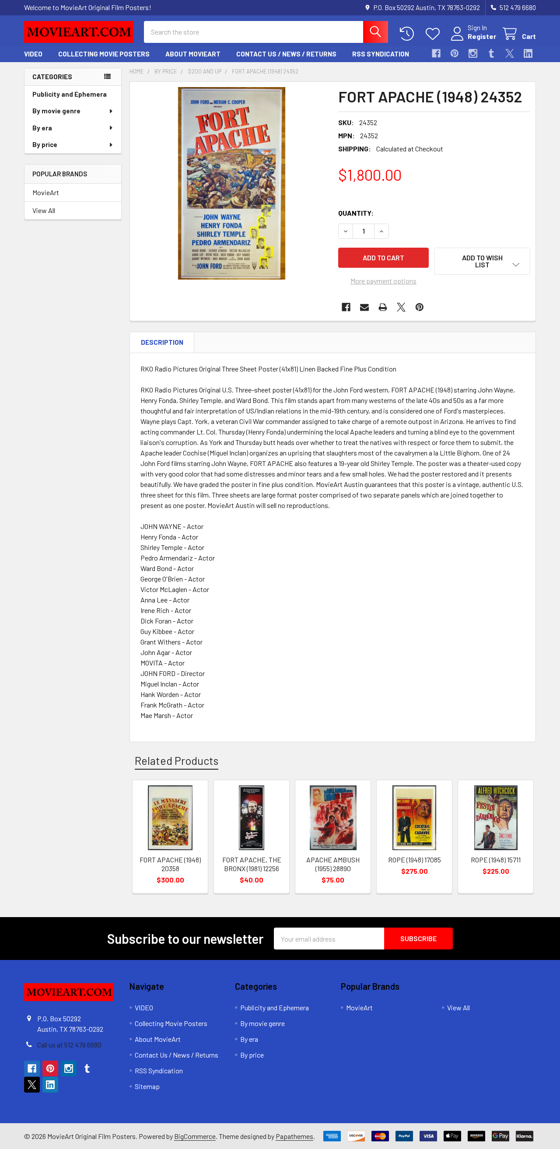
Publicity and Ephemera (69, 94)
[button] (482, 261)
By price (44, 144)
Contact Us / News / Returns (286, 54)
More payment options (383, 281)
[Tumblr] (491, 53)
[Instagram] (473, 53)
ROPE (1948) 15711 (496, 859)
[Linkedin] (528, 53)
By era (42, 128)
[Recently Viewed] (409, 34)
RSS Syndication (380, 54)
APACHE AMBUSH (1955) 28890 (333, 863)
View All (43, 210)
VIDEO (33, 54)
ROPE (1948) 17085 (414, 859)
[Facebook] (436, 53)
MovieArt (45, 192)
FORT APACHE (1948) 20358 (170, 863)
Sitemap (147, 1086)
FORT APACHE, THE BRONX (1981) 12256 (251, 863)
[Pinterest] (454, 53)
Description (162, 342)
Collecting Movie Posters (104, 54)
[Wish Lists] (434, 34)
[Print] (383, 307)
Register (482, 36)
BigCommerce (195, 1136)
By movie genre (56, 111)
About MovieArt (192, 54)
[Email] (364, 307)
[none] (231, 183)
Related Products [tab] (176, 760)
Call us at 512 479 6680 (69, 1044)
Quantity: (356, 213)
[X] (510, 53)
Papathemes (294, 1136)
